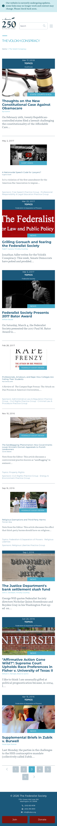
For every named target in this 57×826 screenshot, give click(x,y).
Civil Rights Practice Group (23, 401)
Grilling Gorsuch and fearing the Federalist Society (26, 244)
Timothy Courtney (21, 249)
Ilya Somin (6, 111)
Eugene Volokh (6, 174)
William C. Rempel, (9, 674)
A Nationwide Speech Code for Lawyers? (21, 172)
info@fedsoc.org (30, 812)
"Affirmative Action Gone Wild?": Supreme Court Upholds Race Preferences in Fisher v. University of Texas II (27, 665)
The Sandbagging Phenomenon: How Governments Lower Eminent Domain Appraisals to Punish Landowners (27, 447)
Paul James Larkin (7, 381)
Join (14, 819)
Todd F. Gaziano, (8, 249)
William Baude (7, 319)
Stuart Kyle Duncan (9, 744)
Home (4, 49)
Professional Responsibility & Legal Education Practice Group (27, 193)
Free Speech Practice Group (26, 192)
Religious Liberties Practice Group (28, 545)
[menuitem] (4, 49)
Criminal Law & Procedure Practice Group (27, 402)
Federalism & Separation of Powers (26, 539)
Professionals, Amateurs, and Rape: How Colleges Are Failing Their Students (28, 378)
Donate (42, 819)
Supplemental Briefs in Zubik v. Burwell (27, 739)
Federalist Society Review (32, 368)
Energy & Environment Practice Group (25, 477)
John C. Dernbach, (9, 593)
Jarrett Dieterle (6, 451)
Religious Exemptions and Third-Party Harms (24, 519)
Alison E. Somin (22, 674)
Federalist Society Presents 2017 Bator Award (25, 314)
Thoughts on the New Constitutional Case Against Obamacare (26, 104)
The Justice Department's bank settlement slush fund (26, 587)
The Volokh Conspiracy (17, 49)
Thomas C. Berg (7, 522)
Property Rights (16, 472)
